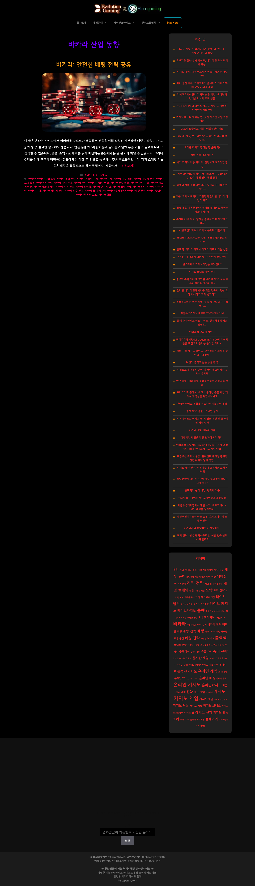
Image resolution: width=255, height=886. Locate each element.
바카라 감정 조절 (46, 179)
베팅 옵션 (179, 638)
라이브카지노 (186, 611)
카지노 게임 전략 (220, 699)
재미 (183, 692)
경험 (191, 590)
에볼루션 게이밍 (217, 665)
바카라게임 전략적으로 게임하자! (202, 528)
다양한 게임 (200, 591)
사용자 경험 (193, 645)
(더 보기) (128, 166)
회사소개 (81, 23)
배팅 (179, 631)
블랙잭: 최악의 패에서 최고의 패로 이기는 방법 (202, 249)
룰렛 (201, 610)
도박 (209, 590)
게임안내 (98, 23)
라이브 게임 (209, 597)
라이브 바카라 (187, 604)
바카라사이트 (128, 876)
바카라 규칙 (202, 625)
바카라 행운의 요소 (86, 195)
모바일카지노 (220, 618)
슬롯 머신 (195, 652)
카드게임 (209, 692)
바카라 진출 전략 (74, 191)
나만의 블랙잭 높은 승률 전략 (202, 362)
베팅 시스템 (221, 632)
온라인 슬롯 (221, 678)
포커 (176, 719)
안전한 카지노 (201, 665)
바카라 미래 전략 (63, 183)
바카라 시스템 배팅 (43, 187)
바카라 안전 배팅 (102, 187)
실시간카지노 (188, 665)
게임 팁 (208, 584)
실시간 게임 (200, 658)
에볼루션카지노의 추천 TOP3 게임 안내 (202, 313)
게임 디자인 (200, 577)
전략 (189, 692)
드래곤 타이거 (190, 597)
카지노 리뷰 (195, 706)
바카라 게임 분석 (66, 179)
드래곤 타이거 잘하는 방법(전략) (202, 147)
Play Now (172, 22)
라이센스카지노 (122, 23)
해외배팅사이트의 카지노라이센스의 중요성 (202, 498)
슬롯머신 (184, 651)
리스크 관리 (219, 611)
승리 (209, 651)
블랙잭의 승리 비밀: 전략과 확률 (202, 490)
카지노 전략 (203, 712)
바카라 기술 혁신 (123, 179)
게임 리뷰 (211, 577)
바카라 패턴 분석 (136, 191)
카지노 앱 (189, 713)
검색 (127, 825)
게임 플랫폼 (217, 584)
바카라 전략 (34, 191)
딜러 (200, 597)
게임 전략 (195, 583)
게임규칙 (190, 577)
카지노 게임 (186, 698)
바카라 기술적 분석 (144, 179)
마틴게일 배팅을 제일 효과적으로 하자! (202, 437)
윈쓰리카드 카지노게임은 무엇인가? (202, 264)
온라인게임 (222, 672)
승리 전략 (220, 651)
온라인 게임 (207, 671)
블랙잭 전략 (180, 645)
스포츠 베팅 (216, 645)
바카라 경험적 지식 (87, 179)
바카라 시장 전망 (65, 187)
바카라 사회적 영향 (98, 183)
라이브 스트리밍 (201, 604)
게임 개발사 (208, 570)
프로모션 (200, 719)
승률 (204, 651)
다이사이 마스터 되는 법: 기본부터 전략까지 (202, 257)
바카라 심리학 (83, 187)
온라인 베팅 (207, 678)
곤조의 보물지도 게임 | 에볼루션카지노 (202, 128)
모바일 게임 (192, 618)
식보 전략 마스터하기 (202, 155)
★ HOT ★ (101, 175)
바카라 (32, 179)
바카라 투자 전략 (116, 191)
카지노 (220, 692)
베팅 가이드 (210, 632)
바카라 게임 (191, 625)
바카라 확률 (105, 195)
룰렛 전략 (209, 611)
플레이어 (211, 719)
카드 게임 (199, 692)
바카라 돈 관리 (44, 183)
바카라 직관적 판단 (52, 191)
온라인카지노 (212, 685)
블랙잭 (221, 638)
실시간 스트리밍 (216, 658)
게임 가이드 (185, 570)
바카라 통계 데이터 (95, 191)
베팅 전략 (192, 638)
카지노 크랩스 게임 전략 (202, 272)
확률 (202, 726)
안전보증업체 (149, 23)
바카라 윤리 (139, 187)
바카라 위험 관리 (122, 187)
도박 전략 (219, 590)
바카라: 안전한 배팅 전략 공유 (93, 65)
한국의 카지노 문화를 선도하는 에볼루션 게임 (202, 404)
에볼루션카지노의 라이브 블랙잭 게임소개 (202, 230)
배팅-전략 (189, 631)
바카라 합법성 (154, 191)
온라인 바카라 (192, 678)
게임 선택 (182, 584)
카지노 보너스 (212, 705)
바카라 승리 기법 (139, 183)
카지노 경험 (181, 705)
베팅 (200, 631)
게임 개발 (197, 570)
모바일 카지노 (206, 617)
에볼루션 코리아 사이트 (202, 332)
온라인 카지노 (187, 684)
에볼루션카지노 (185, 671)
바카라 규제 (105, 179)
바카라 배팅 (80, 183)
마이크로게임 (130, 872)
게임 (175, 569)
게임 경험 (218, 570)
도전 (181, 597)
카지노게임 (206, 699)
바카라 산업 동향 (119, 183)
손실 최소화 (205, 645)
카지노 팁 (219, 712)
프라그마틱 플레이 (188, 720)
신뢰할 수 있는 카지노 (182, 658)
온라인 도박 (180, 678)
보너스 (210, 638)
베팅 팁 (203, 639)
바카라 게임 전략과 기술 (202, 430)
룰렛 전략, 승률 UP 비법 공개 (202, 411)
